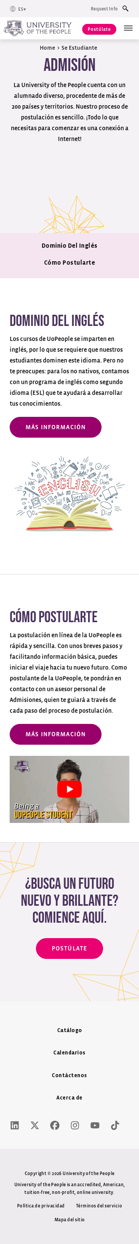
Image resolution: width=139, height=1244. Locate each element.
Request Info (104, 9)
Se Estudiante (79, 48)
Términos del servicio (99, 1206)
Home (47, 48)
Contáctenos (69, 1075)
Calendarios (69, 1053)
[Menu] (128, 28)
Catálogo (69, 1030)
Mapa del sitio (69, 1219)
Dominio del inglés (70, 246)
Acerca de (69, 1098)
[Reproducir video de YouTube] (69, 789)
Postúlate (99, 29)
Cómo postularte (69, 263)
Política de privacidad (41, 1206)
